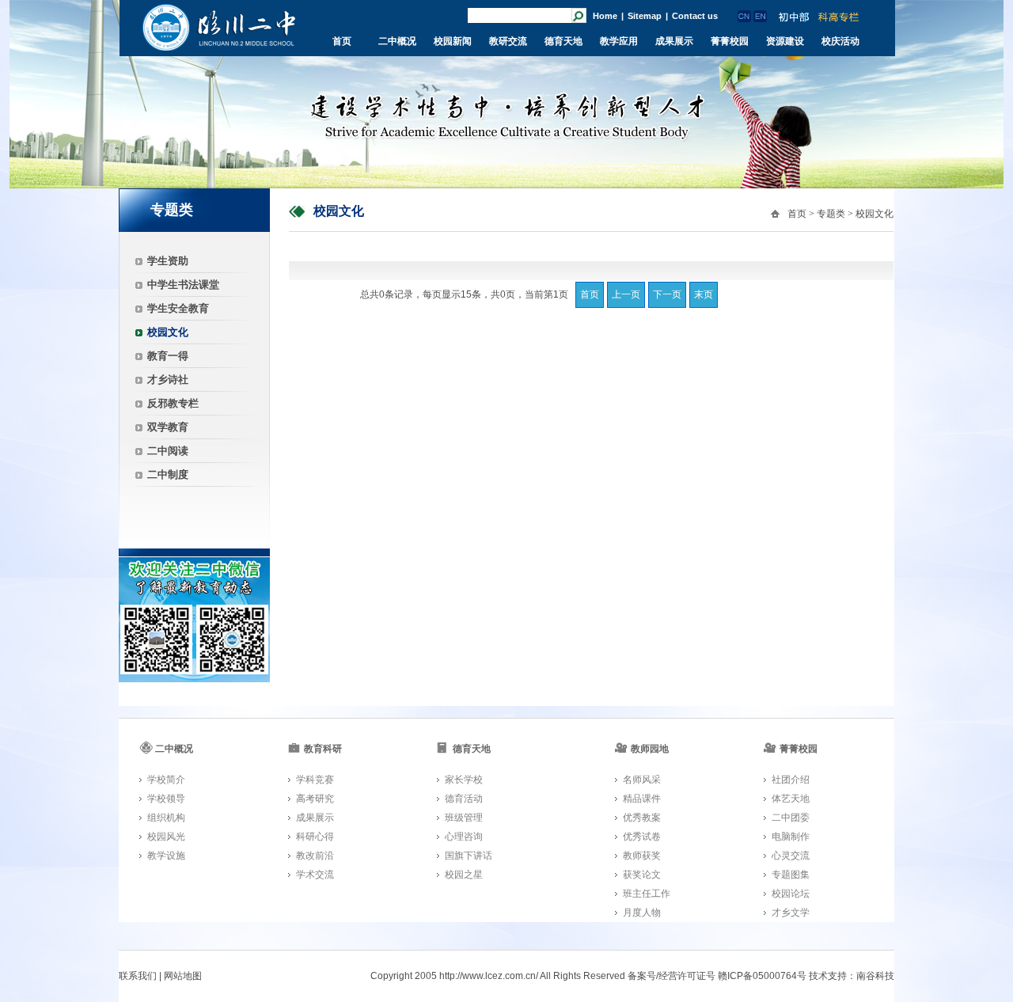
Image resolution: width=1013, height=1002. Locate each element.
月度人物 (642, 912)
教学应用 (619, 41)
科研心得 (315, 836)
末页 (703, 294)
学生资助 (167, 261)
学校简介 (166, 779)
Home (605, 16)
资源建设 (785, 41)
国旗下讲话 (468, 855)
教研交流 (508, 41)
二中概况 (397, 41)
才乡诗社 (167, 379)
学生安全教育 (178, 308)
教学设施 (166, 855)
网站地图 (183, 975)
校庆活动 (840, 41)
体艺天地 (791, 798)
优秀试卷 (642, 836)
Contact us (695, 16)
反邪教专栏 (173, 403)
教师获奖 (642, 855)
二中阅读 (167, 451)
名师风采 (642, 779)
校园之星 (464, 874)
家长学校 (464, 779)
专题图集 (791, 874)
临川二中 (218, 27)
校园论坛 (791, 893)
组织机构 (166, 817)
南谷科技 (875, 975)
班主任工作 (646, 893)
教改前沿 (315, 855)
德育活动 (464, 798)
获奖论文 (642, 874)
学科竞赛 (315, 779)
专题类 (831, 213)
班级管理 (464, 817)
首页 (341, 41)
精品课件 (642, 798)
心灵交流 (791, 855)
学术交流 (315, 874)
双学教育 (167, 427)
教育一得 (167, 356)
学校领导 (166, 798)
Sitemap (645, 16)
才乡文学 (791, 912)
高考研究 (315, 798)
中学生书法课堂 (183, 284)
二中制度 (167, 474)
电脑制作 (791, 836)
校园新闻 (453, 41)
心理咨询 (464, 836)
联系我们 (138, 975)
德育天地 (563, 41)
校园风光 (166, 836)
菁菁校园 (730, 41)
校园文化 (167, 332)
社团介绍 (791, 779)
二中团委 (791, 817)
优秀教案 (642, 817)
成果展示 (674, 41)
